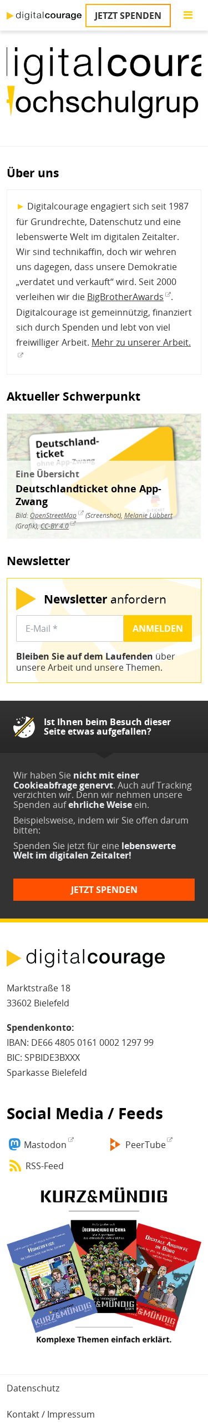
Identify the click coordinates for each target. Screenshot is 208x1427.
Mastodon (45, 1145)
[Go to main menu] (188, 15)
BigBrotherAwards (125, 297)
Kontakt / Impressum (51, 1414)
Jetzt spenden (128, 15)
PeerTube (145, 1145)
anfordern (105, 598)
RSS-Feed (45, 1166)
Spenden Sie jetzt (49, 846)
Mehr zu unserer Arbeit (140, 342)
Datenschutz (33, 1388)
